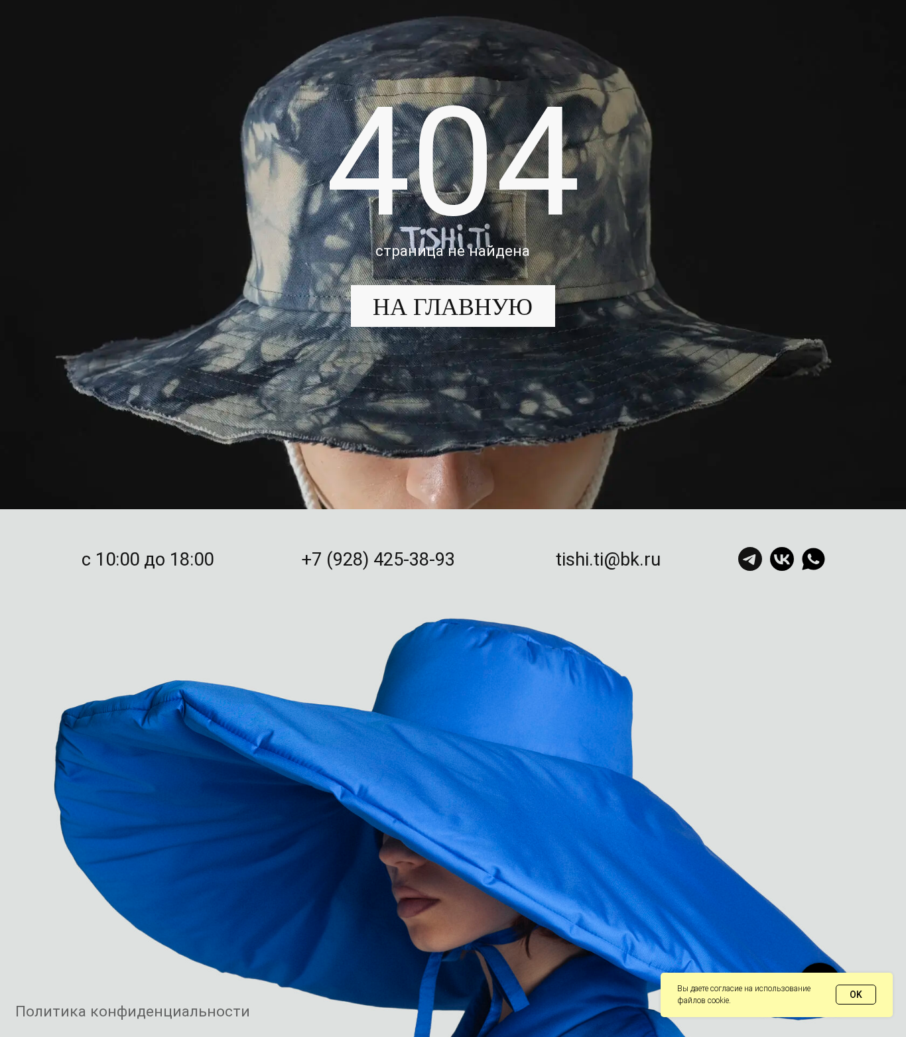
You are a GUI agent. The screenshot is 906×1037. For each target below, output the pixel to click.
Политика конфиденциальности (132, 1011)
